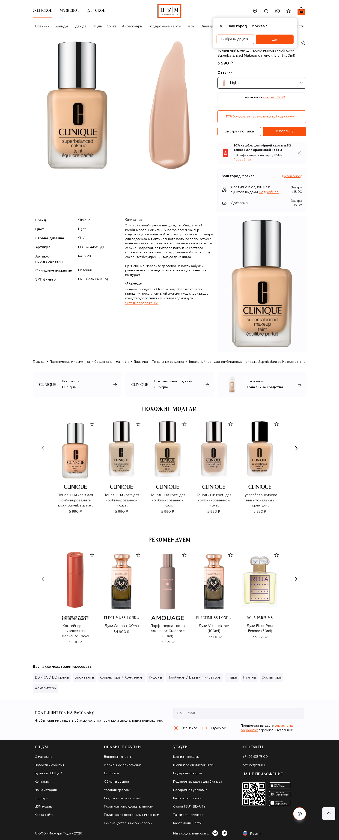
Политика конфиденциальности (128, 806)
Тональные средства (168, 361)
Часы (190, 26)
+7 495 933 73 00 (255, 756)
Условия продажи (117, 790)
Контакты (42, 781)
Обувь (97, 26)
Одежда (80, 26)
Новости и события (49, 765)
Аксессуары (132, 26)
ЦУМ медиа (43, 806)
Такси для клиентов (188, 815)
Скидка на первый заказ (122, 798)
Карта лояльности (187, 823)
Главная (39, 361)
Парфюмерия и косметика (70, 361)
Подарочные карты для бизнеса (197, 781)
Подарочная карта (187, 773)
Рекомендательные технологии (128, 823)
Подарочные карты (164, 26)
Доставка (111, 773)
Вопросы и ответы (118, 756)
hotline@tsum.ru (254, 765)
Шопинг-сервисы (186, 756)
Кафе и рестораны (187, 798)
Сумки (112, 26)
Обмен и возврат (117, 781)
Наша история (46, 790)
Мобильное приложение (123, 765)
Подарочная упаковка (190, 790)
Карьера (41, 798)
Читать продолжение (141, 303)
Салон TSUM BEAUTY (189, 806)
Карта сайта (44, 815)
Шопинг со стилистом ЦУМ (193, 765)
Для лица (141, 361)
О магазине (43, 756)
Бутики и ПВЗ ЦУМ (48, 773)
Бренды (61, 26)
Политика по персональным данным (131, 815)
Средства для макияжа (111, 361)
